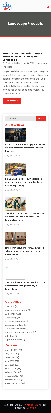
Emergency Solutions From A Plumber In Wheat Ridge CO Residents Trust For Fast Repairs (24, 251)
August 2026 (11, 350)
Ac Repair (9, 306)
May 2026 (9, 361)
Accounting (10, 317)
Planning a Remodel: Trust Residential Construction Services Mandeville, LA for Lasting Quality (24, 182)
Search (41, 118)
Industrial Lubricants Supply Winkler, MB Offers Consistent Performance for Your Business (25, 148)
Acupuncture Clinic (14, 325)
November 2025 (12, 383)
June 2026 (10, 357)
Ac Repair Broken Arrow (16, 310)
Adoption (9, 336)
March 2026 (10, 368)
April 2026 (9, 365)
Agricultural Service (14, 339)
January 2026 (11, 376)
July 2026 (9, 353)
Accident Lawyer (13, 314)
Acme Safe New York (15, 321)
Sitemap (31, 407)
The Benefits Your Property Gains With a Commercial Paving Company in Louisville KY (25, 285)
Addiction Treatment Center (19, 332)
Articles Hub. (31, 404)
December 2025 (13, 379)
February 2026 (12, 372)
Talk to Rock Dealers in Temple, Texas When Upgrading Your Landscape (23, 57)
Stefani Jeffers (13, 63)
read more (12, 100)
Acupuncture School (15, 328)
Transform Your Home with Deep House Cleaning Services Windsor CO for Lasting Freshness (24, 217)
